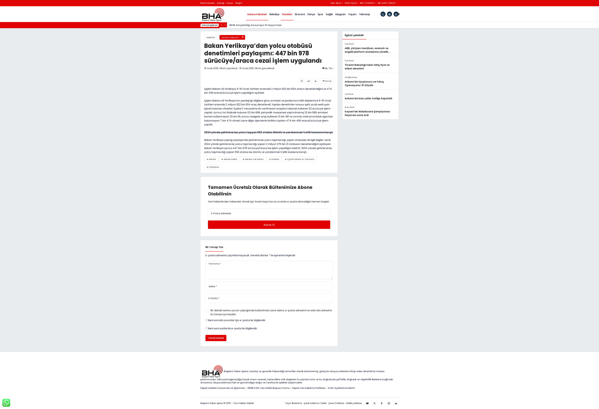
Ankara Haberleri (257, 14)
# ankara (211, 159)
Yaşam (352, 14)
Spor (320, 14)
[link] (396, 403)
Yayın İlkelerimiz (293, 403)
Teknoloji (364, 14)
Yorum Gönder (216, 338)
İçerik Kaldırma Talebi (315, 403)
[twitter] (374, 403)
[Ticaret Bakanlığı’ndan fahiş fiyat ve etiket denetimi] (370, 64)
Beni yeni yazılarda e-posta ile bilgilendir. (233, 328)
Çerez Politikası (336, 403)
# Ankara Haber (229, 159)
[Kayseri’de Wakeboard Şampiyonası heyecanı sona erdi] (370, 111)
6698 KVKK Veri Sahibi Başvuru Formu (269, 388)
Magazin (340, 14)
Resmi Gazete (207, 3)
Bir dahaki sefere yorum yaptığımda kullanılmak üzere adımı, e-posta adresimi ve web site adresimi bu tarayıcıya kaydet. (271, 312)
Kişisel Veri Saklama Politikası (308, 388)
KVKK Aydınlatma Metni (341, 388)
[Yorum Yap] (302, 81)
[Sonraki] (225, 24)
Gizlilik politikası (354, 403)
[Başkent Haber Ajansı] (212, 14)
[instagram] (388, 403)
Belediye (274, 14)
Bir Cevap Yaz (214, 247)
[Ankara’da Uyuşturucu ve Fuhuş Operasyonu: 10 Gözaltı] (370, 81)
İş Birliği (220, 3)
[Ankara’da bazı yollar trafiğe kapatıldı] (370, 96)
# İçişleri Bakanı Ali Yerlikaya (299, 159)
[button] (389, 14)
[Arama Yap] (382, 14)
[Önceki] (221, 24)
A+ (308, 81)
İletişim (238, 3)
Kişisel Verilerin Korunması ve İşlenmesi (222, 388)
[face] (381, 403)
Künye (230, 3)
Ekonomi (300, 14)
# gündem (274, 159)
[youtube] (367, 403)
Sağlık (329, 14)
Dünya (311, 14)
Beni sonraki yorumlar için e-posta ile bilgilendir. (237, 320)
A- (316, 81)
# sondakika (213, 167)
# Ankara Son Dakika (253, 159)
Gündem (287, 14)
